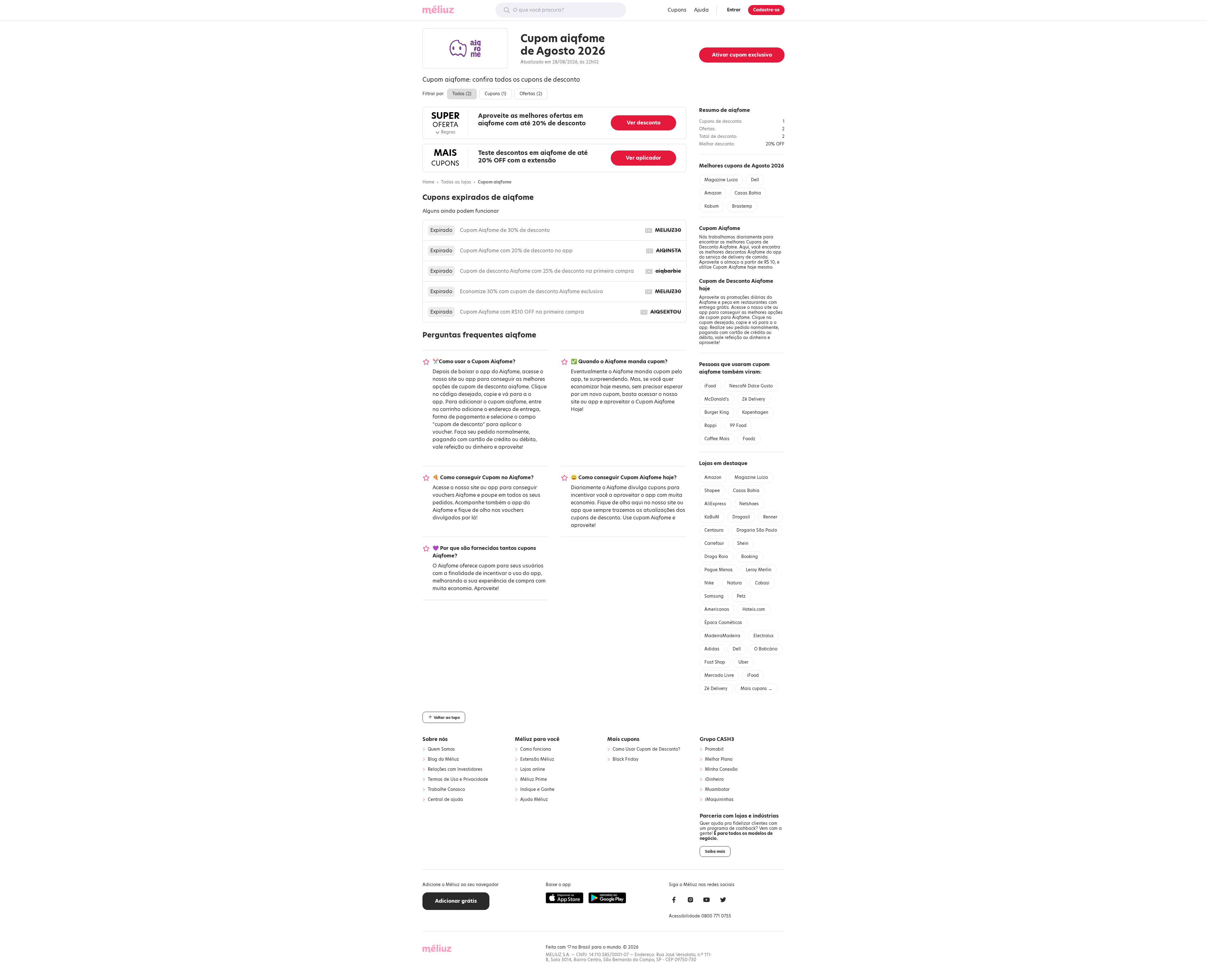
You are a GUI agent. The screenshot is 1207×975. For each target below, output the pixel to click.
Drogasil (741, 517)
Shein (742, 543)
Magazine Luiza (721, 180)
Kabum (711, 206)
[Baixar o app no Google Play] (607, 898)
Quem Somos (441, 749)
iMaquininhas (719, 799)
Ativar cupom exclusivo (742, 54)
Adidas (711, 649)
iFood (710, 386)
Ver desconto (643, 122)
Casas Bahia (748, 193)
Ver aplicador (643, 158)
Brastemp (742, 206)
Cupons (677, 10)
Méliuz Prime (533, 779)
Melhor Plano (718, 759)
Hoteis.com (753, 609)
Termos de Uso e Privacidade (458, 779)
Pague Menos (718, 570)
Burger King (716, 412)
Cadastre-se (766, 10)
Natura (734, 583)
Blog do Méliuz (443, 759)
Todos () (461, 94)
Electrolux (763, 636)
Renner (770, 517)
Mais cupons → (756, 689)
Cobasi (762, 583)
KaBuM (711, 517)
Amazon (712, 193)
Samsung (714, 596)
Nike (709, 583)
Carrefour (714, 543)
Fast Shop (714, 662)
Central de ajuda (445, 799)
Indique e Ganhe (537, 789)
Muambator (717, 789)
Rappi (710, 426)
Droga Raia (716, 557)
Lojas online (532, 769)
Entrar (734, 10)
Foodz (749, 439)
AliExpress (715, 504)
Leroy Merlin (758, 570)
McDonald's (716, 399)
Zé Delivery (753, 399)
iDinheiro (714, 779)
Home (428, 182)
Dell (755, 180)
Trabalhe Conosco (446, 789)
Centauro (713, 530)
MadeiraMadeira (722, 636)
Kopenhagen (755, 412)
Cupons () (495, 94)
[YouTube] (706, 900)
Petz (741, 596)
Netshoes (749, 504)
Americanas (716, 609)
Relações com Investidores (455, 769)
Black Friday (625, 759)
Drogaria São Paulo (756, 530)
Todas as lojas (456, 182)
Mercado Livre (719, 675)
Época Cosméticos (723, 623)
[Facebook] (673, 900)
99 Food (738, 426)
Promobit (714, 749)
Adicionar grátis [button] (456, 901)
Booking (749, 557)
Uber (743, 662)
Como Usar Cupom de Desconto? (646, 749)
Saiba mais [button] (715, 851)
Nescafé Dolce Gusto (751, 386)
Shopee (712, 491)
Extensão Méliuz (537, 759)
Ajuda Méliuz (534, 799)
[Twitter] (722, 900)
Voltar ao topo (446, 717)
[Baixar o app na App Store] (564, 898)
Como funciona (535, 749)
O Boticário (765, 649)
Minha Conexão (721, 769)
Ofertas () (531, 94)
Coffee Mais (717, 439)
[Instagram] (690, 900)
